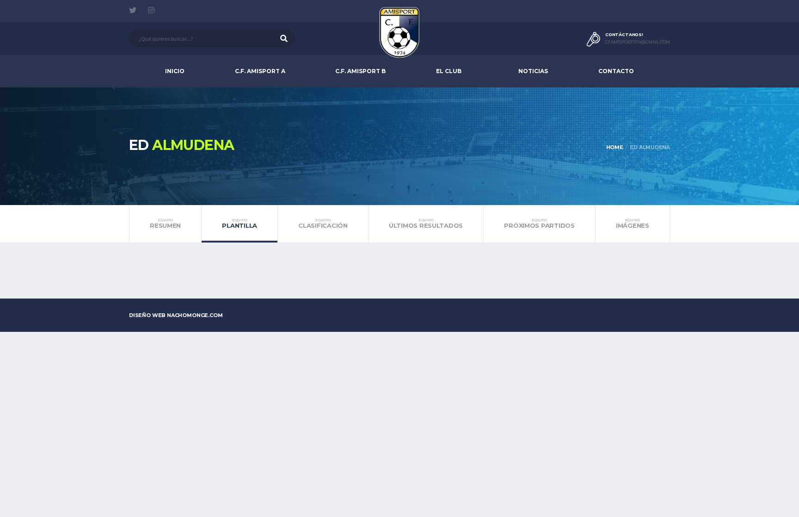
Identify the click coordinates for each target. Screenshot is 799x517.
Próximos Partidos (539, 224)
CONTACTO (616, 71)
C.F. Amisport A (260, 71)
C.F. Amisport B (360, 71)
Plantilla (239, 224)
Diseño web (176, 315)
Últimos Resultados (426, 224)
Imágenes (632, 224)
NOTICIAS (533, 71)
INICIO (174, 71)
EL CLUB (448, 71)
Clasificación (323, 224)
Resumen (165, 224)
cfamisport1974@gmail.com (637, 42)
